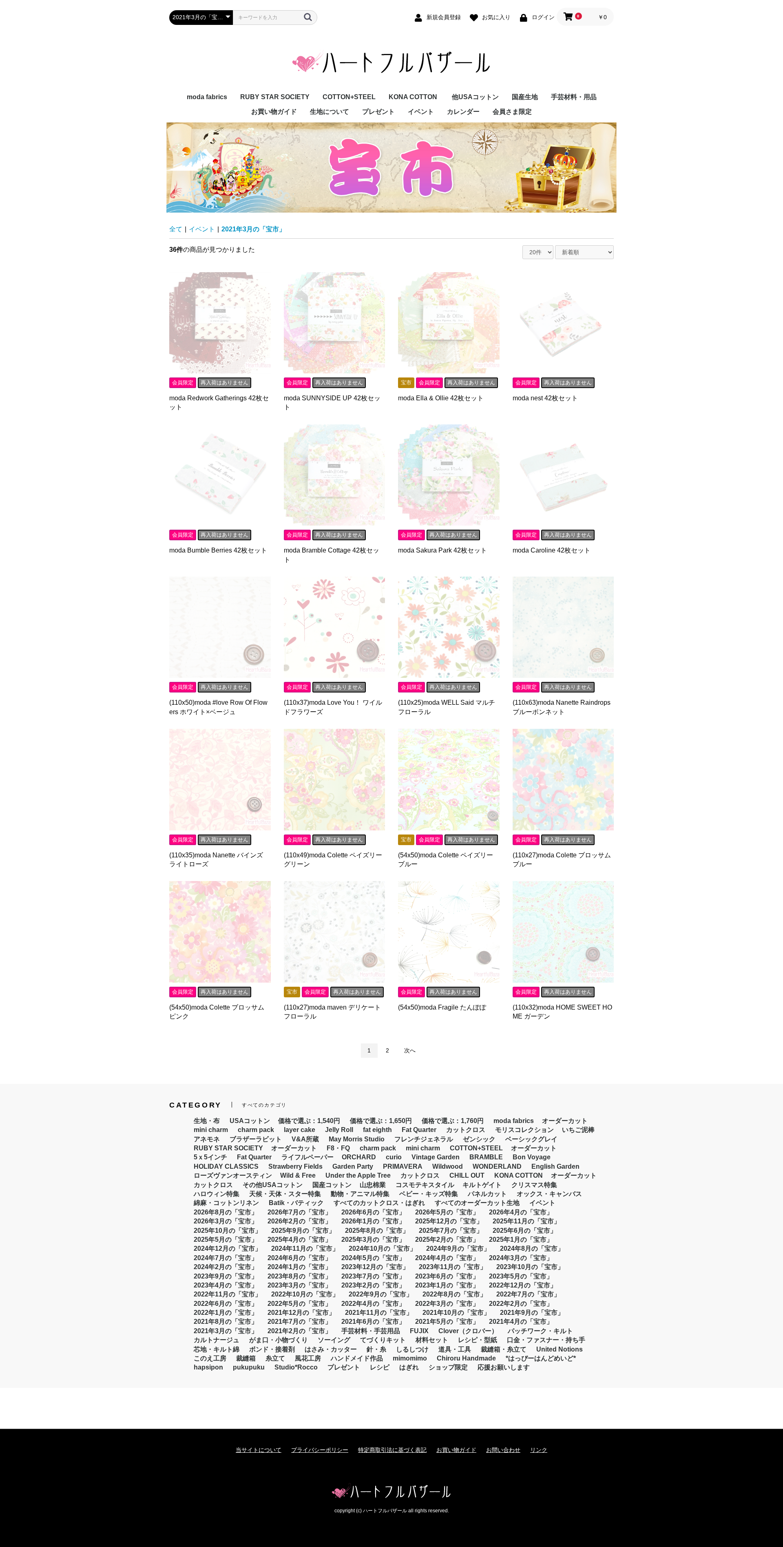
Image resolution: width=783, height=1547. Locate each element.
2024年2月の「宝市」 (226, 1266)
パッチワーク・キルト (540, 1330)
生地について (329, 111)
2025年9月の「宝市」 (303, 1230)
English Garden (555, 1166)
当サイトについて (258, 1450)
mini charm (211, 1129)
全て (175, 229)
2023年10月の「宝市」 (530, 1266)
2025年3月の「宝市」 (373, 1239)
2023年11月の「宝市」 (453, 1266)
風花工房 (308, 1358)
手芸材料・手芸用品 (370, 1330)
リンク (538, 1450)
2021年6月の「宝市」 (373, 1321)
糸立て (275, 1358)
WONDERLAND (497, 1166)
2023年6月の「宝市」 (447, 1276)
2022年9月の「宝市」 (381, 1294)
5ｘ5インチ (210, 1157)
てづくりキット (383, 1339)
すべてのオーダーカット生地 (477, 1202)
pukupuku (249, 1367)
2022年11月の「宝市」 (227, 1294)
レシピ (379, 1367)
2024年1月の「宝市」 (300, 1266)
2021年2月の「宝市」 (300, 1330)
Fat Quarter (419, 1129)
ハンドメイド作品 (357, 1358)
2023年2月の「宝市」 (373, 1285)
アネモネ (207, 1139)
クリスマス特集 (534, 1184)
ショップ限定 (448, 1367)
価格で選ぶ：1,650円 (381, 1120)
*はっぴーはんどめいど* (541, 1358)
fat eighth (377, 1129)
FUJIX (419, 1330)
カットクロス (465, 1129)
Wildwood (447, 1166)
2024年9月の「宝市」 (458, 1248)
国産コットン (332, 1184)
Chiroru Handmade (466, 1358)
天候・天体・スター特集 (285, 1193)
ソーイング (334, 1339)
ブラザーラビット (256, 1139)
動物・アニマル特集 (360, 1193)
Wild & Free (298, 1175)
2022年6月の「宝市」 (226, 1303)
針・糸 (376, 1349)
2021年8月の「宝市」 (226, 1321)
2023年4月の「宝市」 (226, 1285)
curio (394, 1157)
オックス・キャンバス (549, 1193)
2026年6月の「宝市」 (373, 1212)
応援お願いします (504, 1367)
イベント (421, 111)
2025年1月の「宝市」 (521, 1239)
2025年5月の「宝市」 (226, 1239)
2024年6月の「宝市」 (300, 1257)
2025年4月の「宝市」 (300, 1239)
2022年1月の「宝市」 (226, 1312)
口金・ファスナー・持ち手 (546, 1339)
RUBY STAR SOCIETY (275, 96)
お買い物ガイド (274, 111)
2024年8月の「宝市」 (532, 1248)
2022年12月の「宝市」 (523, 1285)
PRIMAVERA (402, 1166)
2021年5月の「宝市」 (447, 1321)
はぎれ (409, 1367)
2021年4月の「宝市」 (521, 1321)
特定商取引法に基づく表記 (392, 1450)
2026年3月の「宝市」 (226, 1221)
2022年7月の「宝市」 (528, 1294)
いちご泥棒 (578, 1129)
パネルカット (487, 1193)
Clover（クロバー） (468, 1330)
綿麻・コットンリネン (226, 1202)
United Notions (559, 1349)
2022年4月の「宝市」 (373, 1303)
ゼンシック (479, 1139)
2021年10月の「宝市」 (456, 1312)
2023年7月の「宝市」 (373, 1276)
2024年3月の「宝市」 (521, 1257)
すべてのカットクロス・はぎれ (379, 1202)
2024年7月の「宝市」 (226, 1257)
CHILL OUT (466, 1175)
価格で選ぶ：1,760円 (453, 1120)
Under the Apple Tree (358, 1175)
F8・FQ (338, 1148)
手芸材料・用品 (574, 96)
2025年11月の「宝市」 (526, 1221)
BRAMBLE (486, 1157)
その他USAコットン (273, 1184)
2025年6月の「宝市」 (525, 1230)
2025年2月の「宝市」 (447, 1239)
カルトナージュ (216, 1339)
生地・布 (207, 1120)
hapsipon (208, 1367)
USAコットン (250, 1120)
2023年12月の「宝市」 (375, 1266)
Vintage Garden (435, 1157)
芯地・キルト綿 (216, 1349)
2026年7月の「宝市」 (300, 1212)
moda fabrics (207, 96)
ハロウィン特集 (216, 1193)
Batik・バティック (296, 1202)
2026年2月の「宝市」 (300, 1221)
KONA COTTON (413, 96)
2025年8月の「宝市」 (377, 1230)
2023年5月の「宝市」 (521, 1276)
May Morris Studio (357, 1139)
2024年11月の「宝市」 (305, 1248)
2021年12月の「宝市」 (301, 1312)
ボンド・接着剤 (272, 1349)
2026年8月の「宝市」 (226, 1212)
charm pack (256, 1129)
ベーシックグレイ (531, 1139)
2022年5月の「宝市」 (300, 1303)
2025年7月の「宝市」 (451, 1230)
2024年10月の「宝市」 (382, 1248)
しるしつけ (412, 1349)
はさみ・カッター (331, 1349)
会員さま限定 (512, 111)
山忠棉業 (373, 1184)
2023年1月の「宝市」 (447, 1285)
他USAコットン (475, 96)
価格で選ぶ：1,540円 (309, 1120)
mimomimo (410, 1358)
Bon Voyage (532, 1157)
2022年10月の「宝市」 (305, 1294)
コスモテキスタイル (425, 1184)
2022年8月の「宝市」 (454, 1294)
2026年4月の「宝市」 (521, 1212)
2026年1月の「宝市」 (373, 1221)
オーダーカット (565, 1120)
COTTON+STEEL (349, 96)
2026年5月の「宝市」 (447, 1212)
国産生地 (525, 96)
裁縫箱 (246, 1358)
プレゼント (378, 111)
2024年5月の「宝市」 (373, 1257)
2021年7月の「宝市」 (300, 1321)
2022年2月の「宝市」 (521, 1303)
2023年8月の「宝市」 (300, 1276)
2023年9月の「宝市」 (226, 1276)
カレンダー (463, 111)
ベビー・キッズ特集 (428, 1193)
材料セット (432, 1339)
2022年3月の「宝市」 (447, 1303)
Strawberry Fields (295, 1166)
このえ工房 (210, 1358)
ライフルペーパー (307, 1157)
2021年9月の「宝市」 (532, 1312)
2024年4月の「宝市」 (447, 1257)
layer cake (299, 1129)
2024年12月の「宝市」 (227, 1248)
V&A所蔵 (305, 1139)
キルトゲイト (482, 1184)
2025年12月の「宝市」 (449, 1221)
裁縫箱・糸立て (503, 1349)
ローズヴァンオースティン (233, 1175)
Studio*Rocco (296, 1367)
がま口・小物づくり (278, 1339)
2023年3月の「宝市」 (300, 1285)
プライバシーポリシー (319, 1450)
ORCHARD (359, 1157)
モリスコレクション (524, 1129)
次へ (410, 1050)
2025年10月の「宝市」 (227, 1230)
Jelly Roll (339, 1129)
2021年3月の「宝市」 (253, 229)
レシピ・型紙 (477, 1339)
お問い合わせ (503, 1450)
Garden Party (352, 1166)
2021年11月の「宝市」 (379, 1312)
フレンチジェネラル (423, 1139)
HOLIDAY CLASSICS (226, 1166)
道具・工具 (454, 1349)
